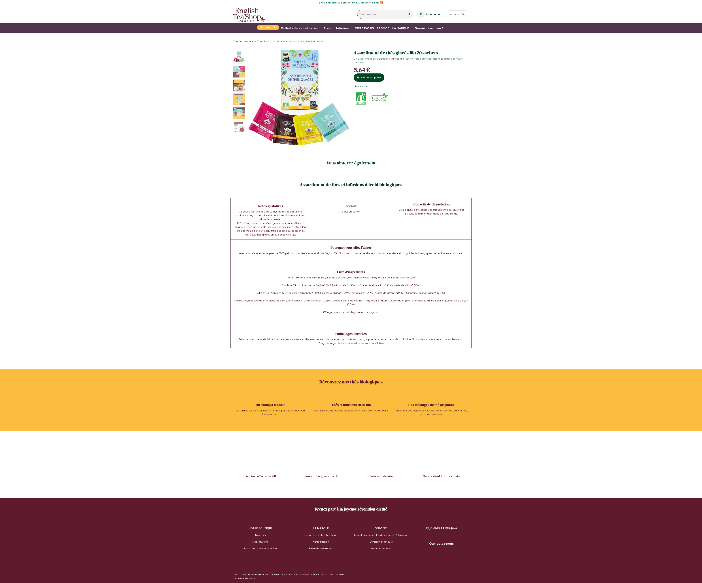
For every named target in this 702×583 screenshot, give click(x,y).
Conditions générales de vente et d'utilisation (381, 535)
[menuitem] (268, 27)
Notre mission (321, 541)
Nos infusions (260, 541)
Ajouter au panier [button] (371, 77)
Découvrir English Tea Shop (321, 535)
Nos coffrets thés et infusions (260, 548)
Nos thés (260, 535)
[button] (252, 97)
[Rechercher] (409, 14)
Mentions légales (381, 548)
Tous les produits (243, 41)
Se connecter (457, 14)
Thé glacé (263, 41)
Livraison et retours (381, 541)
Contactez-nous (441, 543)
